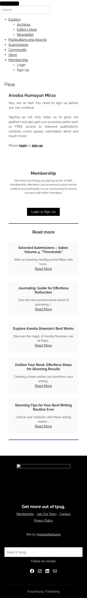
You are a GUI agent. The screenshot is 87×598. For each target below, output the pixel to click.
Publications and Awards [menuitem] (27, 40)
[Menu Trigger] (9, 3)
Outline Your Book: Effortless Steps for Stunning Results (43, 367)
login (23, 145)
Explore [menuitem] (14, 19)
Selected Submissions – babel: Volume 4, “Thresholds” (43, 250)
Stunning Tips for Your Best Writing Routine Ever (43, 407)
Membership (25, 514)
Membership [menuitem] (18, 60)
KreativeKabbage (49, 534)
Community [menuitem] (17, 50)
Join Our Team (47, 514)
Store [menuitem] (12, 55)
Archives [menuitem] (23, 25)
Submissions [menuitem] (18, 45)
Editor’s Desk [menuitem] (27, 30)
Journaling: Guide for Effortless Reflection (43, 290)
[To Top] (76, 589)
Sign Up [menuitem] (23, 70)
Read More (43, 269)
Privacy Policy (43, 520)
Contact (65, 514)
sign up (37, 145)
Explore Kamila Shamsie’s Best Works (43, 329)
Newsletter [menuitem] (25, 35)
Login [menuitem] (21, 65)
